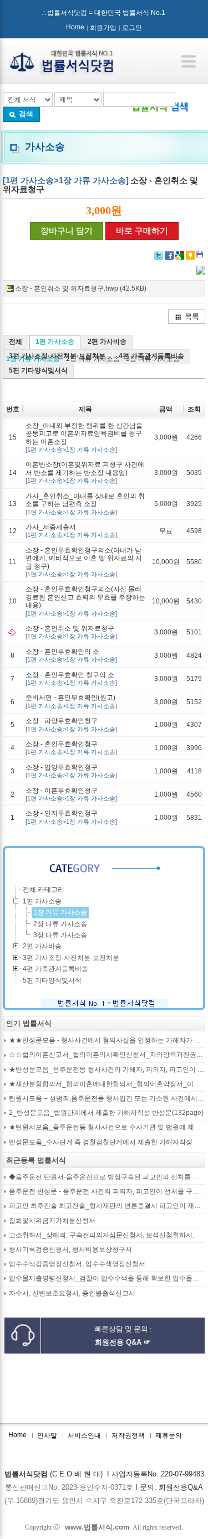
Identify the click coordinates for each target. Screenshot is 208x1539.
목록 (192, 316)
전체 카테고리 (43, 890)
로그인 (132, 28)
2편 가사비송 (107, 341)
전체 (15, 341)
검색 (26, 114)
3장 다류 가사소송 (60, 935)
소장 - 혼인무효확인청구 (71, 747)
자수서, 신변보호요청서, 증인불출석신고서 (72, 1293)
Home (75, 27)
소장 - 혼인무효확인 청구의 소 (71, 678)
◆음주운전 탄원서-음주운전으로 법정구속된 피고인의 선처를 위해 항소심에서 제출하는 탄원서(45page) (107, 1177)
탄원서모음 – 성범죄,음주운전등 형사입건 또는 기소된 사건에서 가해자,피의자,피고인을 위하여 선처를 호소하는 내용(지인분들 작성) (107, 1098)
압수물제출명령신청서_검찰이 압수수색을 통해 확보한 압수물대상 (107, 1278)
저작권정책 (128, 1435)
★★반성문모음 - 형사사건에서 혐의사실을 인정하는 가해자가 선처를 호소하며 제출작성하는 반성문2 (107, 1040)
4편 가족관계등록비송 (151, 356)
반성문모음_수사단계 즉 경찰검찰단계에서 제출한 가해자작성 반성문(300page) (107, 1142)
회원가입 (103, 28)
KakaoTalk (200, 255)
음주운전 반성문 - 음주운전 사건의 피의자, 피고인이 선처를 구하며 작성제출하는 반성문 (107, 1191)
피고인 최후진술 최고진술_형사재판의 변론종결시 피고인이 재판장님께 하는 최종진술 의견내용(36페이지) (107, 1206)
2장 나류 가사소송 (60, 924)
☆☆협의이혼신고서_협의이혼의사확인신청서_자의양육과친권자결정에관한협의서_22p (107, 1054)
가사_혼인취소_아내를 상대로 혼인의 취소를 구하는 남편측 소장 (85, 503)
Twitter (158, 255)
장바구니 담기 (66, 230)
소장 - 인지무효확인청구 (71, 816)
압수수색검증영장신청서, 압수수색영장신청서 (77, 1264)
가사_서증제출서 (71, 530)
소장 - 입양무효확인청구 (71, 770)
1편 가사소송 (54, 341)
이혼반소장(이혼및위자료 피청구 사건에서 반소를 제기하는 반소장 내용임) (85, 472)
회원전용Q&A (181, 1487)
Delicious (190, 255)
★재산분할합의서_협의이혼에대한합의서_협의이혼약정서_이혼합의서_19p (107, 1084)
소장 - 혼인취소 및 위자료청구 (71, 631)
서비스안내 (84, 1435)
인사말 (47, 1435)
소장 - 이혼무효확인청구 (71, 794)
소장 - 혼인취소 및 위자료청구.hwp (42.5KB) (80, 288)
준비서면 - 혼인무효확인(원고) (71, 701)
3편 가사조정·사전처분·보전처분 (57, 356)
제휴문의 (168, 1435)
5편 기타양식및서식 (38, 370)
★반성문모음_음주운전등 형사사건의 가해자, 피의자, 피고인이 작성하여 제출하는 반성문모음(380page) (107, 1069)
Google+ (179, 255)
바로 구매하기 (142, 230)
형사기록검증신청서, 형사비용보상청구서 (70, 1249)
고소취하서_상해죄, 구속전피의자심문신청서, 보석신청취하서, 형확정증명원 (107, 1235)
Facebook (169, 255)
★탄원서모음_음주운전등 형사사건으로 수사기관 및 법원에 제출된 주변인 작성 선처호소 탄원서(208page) (107, 1127)
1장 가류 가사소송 (60, 912)
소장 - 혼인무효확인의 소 (71, 655)
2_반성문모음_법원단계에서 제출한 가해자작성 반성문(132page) (106, 1113)
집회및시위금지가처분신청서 (52, 1221)
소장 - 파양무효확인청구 (71, 724)
